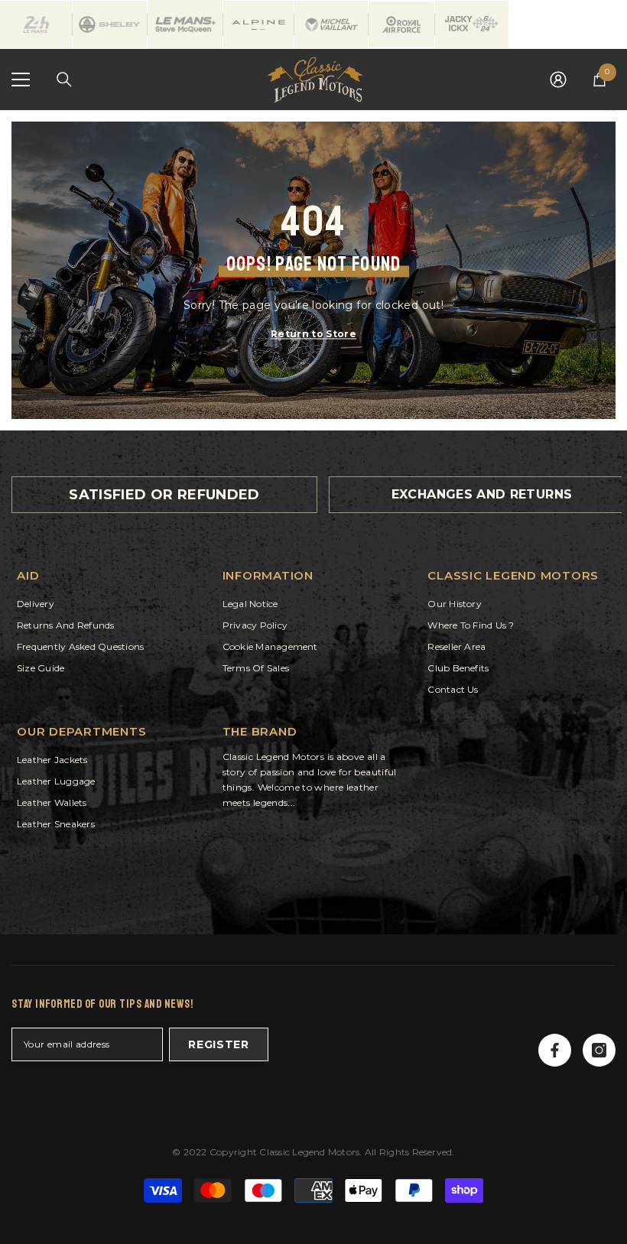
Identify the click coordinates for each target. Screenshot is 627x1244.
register (218, 1044)
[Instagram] (599, 1050)
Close (613, 110)
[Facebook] (554, 1050)
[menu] (20, 79)
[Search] (64, 79)
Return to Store (313, 333)
